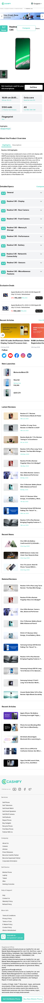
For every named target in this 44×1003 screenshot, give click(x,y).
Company (4, 838)
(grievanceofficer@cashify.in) (12, 969)
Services (4, 797)
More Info (4, 910)
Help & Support (6, 890)
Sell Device (5, 867)
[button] (11, 999)
